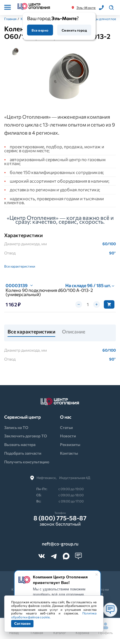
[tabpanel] (69, 75)
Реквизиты (70, 444)
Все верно (40, 30)
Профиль (105, 633)
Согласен (22, 623)
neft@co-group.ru (60, 544)
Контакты (69, 453)
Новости (68, 435)
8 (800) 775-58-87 (60, 518)
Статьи (66, 427)
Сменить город (74, 30)
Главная (10, 19)
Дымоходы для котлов (98, 19)
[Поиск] (111, 7)
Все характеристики (19, 266)
